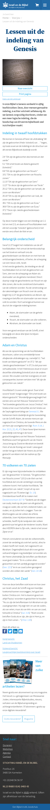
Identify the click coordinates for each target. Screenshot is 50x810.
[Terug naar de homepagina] (17, 5)
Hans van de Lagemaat (11, 99)
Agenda (7, 752)
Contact (7, 756)
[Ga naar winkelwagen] (37, 5)
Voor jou (16, 17)
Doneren (7, 745)
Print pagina (25, 94)
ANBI (26, 792)
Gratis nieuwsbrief (12, 718)
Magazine (28, 718)
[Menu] (45, 5)
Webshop (8, 749)
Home (5, 17)
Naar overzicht (25, 88)
